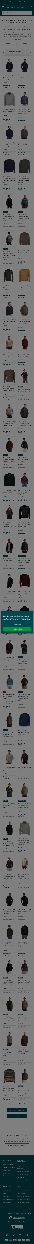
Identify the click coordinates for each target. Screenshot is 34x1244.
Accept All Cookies (17, 629)
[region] (17, 622)
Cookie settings (17, 624)
